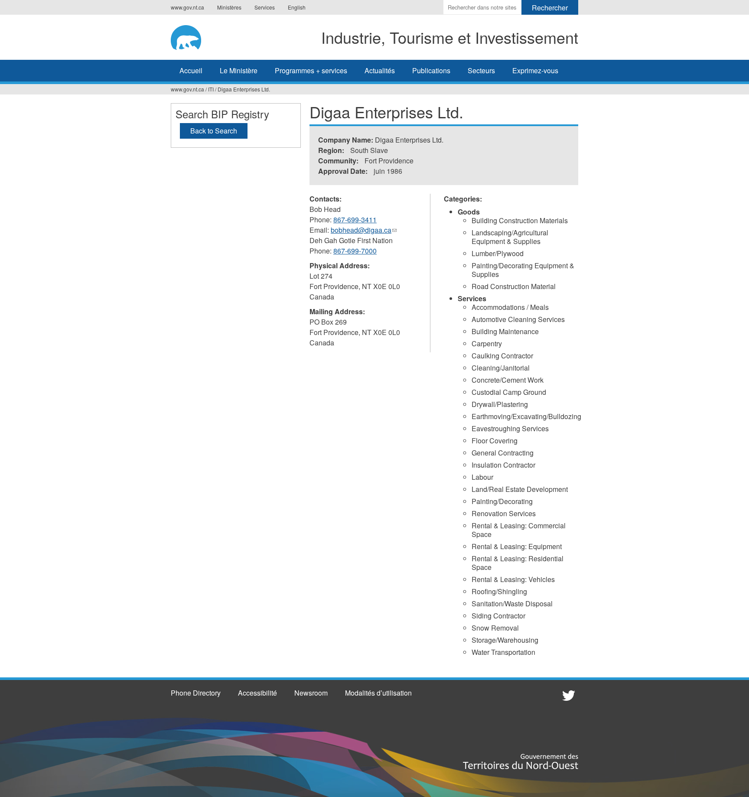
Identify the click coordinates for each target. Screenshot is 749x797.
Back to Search (213, 131)
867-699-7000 (355, 251)
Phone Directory (196, 693)
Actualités (380, 70)
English (297, 7)
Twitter (567, 695)
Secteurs (481, 70)
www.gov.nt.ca (187, 7)
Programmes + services (311, 70)
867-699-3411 (355, 219)
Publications (431, 70)
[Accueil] (192, 36)
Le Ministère (238, 70)
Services (264, 7)
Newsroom (311, 693)
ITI (211, 89)
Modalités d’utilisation (378, 693)
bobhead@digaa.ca (364, 230)
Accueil (190, 70)
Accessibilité (257, 693)
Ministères (229, 7)
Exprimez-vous (535, 70)
